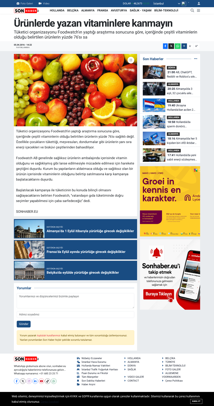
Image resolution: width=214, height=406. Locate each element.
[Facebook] (16, 381)
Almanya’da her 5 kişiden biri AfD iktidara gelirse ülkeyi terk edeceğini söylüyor (182, 141)
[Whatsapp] (54, 381)
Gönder (23, 324)
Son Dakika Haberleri (93, 380)
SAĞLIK (132, 369)
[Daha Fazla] (184, 46)
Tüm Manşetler (90, 376)
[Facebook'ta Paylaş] (165, 46)
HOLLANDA (57, 10)
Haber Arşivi (88, 384)
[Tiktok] (47, 381)
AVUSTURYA (119, 10)
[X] (23, 381)
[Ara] (192, 10)
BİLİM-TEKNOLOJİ (166, 10)
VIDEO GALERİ (136, 376)
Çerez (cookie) (50, 401)
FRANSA (102, 10)
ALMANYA (87, 10)
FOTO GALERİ (173, 369)
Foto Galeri (27, 3)
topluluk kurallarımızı (49, 335)
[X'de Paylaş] (171, 46)
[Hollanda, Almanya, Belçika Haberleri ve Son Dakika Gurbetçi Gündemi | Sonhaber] (26, 10)
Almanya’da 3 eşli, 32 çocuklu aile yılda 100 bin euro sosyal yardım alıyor (179, 91)
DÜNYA (171, 67)
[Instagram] (29, 381)
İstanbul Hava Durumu (94, 361)
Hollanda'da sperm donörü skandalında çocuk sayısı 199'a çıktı (178, 124)
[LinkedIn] (35, 381)
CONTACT (133, 380)
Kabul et (196, 401)
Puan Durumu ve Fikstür (95, 373)
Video (46, 3)
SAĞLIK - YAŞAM (140, 10)
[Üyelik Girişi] (197, 3)
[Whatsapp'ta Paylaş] (178, 46)
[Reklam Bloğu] (175, 201)
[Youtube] (41, 381)
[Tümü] (195, 58)
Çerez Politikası (174, 380)
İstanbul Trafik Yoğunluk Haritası (100, 369)
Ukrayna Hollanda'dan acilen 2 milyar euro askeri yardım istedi (180, 108)
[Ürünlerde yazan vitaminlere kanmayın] (75, 90)
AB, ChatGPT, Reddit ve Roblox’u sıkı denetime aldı (181, 75)
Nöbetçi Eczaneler (92, 358)
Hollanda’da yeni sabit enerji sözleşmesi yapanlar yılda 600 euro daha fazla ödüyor (181, 157)
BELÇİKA (72, 10)
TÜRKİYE (170, 361)
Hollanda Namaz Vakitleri (96, 365)
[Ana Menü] (198, 10)
